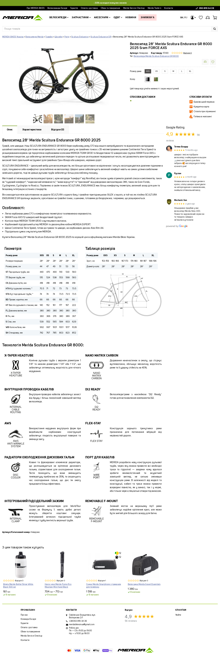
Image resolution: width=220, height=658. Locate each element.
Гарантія (74, 8)
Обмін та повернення (110, 8)
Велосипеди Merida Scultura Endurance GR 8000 (156, 56)
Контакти (168, 8)
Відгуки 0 (187, 53)
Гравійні (49, 37)
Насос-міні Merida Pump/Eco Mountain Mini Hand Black (58, 585)
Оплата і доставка (89, 8)
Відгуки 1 (102, 580)
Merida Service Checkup (134, 8)
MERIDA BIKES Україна (13, 37)
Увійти (178, 615)
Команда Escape (28, 619)
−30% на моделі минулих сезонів (110, 2)
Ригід (66, 37)
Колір (132, 79)
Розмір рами (135, 71)
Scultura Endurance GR (101, 37)
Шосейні (58, 37)
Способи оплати (200, 96)
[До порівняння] (205, 62)
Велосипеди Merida (34, 37)
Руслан (177, 173)
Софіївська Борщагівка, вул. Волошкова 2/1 (82, 616)
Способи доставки (142, 96)
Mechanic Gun (180, 200)
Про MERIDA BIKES (35, 8)
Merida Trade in (154, 8)
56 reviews (131, 621)
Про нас (24, 615)
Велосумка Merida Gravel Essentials (144, 584)
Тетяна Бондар (181, 146)
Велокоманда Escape (57, 8)
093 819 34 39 (206, 8)
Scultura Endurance (80, 37)
